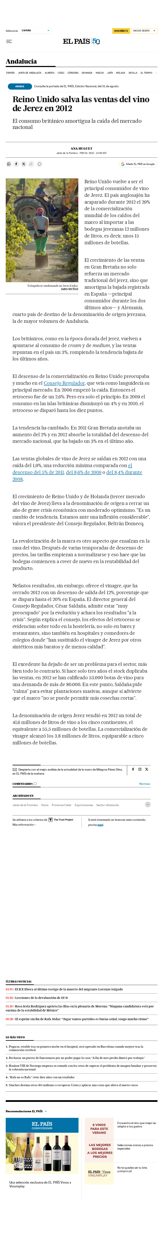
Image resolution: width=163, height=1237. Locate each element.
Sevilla (133, 73)
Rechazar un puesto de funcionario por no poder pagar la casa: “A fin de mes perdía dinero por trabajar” (77, 1058)
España (10, 73)
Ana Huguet (81, 148)
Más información (23, 824)
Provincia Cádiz (61, 805)
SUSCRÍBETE (121, 30)
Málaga (120, 73)
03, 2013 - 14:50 (93, 153)
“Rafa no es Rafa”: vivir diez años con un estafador (42, 1077)
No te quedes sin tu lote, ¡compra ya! (132, 1169)
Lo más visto (15, 1037)
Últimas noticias (19, 981)
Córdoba (73, 73)
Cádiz (61, 73)
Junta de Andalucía (30, 73)
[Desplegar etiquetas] (148, 804)
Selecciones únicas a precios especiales (135, 1146)
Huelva (100, 73)
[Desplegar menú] (9, 41)
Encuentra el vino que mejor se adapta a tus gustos (136, 1124)
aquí (100, 825)
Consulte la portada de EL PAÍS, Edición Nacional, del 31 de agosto (76, 86)
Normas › (145, 783)
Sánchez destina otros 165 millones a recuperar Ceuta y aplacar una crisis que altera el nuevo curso (73, 1085)
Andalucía (21, 61)
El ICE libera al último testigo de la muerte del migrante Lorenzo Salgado (69, 989)
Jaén (110, 73)
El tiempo (146, 73)
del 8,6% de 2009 (83, 472)
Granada (87, 73)
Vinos (44, 805)
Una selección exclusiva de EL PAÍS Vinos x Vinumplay (40, 1184)
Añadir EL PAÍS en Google (140, 164)
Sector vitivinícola (107, 805)
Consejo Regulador (64, 383)
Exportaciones (84, 805)
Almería (50, 73)
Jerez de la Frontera (25, 805)
